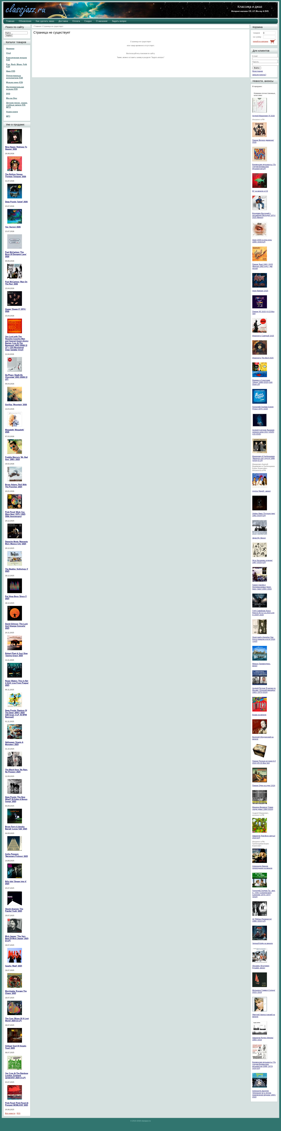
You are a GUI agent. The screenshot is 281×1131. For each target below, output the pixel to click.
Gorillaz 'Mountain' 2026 (16, 404)
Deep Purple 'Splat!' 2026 (16, 202)
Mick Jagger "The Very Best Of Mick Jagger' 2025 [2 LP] (16, 938)
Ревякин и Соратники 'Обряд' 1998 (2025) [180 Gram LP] (262, 382)
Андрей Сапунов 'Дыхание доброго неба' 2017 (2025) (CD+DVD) (263, 432)
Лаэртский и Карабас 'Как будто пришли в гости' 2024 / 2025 (263, 639)
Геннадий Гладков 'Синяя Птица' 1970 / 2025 (263, 408)
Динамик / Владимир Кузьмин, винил (260, 967)
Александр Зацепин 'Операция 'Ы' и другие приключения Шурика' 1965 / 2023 (264, 1094)
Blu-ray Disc (11, 98)
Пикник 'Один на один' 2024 (263, 786)
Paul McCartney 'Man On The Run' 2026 (16, 283)
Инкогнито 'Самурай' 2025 (263, 336)
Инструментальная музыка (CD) (15, 88)
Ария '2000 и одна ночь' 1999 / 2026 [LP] (262, 241)
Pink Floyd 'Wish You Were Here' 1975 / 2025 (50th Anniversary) (15, 514)
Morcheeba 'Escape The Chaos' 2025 (16, 992)
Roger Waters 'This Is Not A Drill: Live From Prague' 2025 (17, 683)
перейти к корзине (260, 41)
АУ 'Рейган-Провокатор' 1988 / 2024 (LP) (262, 920)
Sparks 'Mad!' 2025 (13, 966)
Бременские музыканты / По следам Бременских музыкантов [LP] (264, 167)
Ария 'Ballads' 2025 (260, 291)
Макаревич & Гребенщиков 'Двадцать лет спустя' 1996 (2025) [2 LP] (263, 458)
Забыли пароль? (259, 75)
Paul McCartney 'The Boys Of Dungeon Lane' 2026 (15, 254)
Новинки (10, 48)
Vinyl (8, 53)
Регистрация (257, 71)
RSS (18, 1113)
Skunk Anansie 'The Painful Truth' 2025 (14, 910)
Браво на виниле (259, 715)
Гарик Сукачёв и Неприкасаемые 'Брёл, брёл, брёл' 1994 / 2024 (262, 587)
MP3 (8, 116)
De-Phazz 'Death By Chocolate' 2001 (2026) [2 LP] (16, 377)
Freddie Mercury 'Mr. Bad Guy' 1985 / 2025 (16, 458)
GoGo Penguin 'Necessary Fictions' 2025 (16, 855)
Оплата (76, 21)
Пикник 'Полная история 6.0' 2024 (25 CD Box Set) (264, 762)
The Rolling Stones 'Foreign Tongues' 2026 (15, 175)
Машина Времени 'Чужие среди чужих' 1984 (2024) (262, 808)
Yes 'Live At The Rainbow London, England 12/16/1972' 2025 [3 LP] (16, 1075)
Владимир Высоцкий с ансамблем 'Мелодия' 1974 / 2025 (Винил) (264, 215)
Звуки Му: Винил (259, 538)
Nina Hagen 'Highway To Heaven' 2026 (16, 148)
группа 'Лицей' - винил (261, 491)
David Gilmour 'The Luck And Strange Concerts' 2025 (16, 626)
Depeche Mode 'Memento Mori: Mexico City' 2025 (16, 543)
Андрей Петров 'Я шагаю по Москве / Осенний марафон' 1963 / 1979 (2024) (264, 690)
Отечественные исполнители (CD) (14, 77)
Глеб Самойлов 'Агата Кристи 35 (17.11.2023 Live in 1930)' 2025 (263, 613)
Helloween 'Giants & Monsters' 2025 (14, 743)
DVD (8, 94)
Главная (10, 21)
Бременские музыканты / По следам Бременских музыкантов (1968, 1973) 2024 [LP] (264, 1065)
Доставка (63, 21)
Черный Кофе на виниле (262, 943)
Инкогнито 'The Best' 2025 (263, 358)
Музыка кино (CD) (14, 82)
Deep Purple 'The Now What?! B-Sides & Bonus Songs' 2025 (16, 799)
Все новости (10, 1113)
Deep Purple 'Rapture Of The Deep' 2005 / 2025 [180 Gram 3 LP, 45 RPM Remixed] (16, 713)
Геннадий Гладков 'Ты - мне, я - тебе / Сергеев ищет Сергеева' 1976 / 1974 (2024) (263, 894)
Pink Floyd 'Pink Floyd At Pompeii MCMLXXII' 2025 (16, 1104)
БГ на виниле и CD (260, 191)
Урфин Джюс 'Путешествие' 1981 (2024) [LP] (263, 515)
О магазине (101, 21)
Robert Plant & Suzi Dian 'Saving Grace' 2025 (16, 654)
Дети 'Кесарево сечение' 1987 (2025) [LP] (262, 561)
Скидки (88, 21)
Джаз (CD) (10, 71)
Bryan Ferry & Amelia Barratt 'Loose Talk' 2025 (16, 828)
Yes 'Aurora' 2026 (13, 227)
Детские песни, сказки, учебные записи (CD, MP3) (17, 105)
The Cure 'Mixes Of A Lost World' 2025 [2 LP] (17, 1019)
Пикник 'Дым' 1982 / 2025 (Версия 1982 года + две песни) (262, 266)
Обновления (25, 21)
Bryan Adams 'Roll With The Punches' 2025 (16, 485)
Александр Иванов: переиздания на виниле (262, 867)
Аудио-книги (12, 112)
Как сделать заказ (45, 21)
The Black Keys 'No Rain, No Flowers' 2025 (16, 771)
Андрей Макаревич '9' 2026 (263, 116)
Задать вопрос (119, 21)
